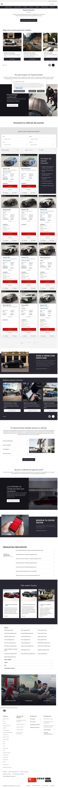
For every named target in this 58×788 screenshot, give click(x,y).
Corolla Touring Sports (8, 732)
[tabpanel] (35, 562)
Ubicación (31, 142)
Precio (4, 142)
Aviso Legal (29, 785)
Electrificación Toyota (48, 718)
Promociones (5, 764)
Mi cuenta (52, 4)
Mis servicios (33, 721)
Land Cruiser (5, 748)
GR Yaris (4, 723)
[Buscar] (47, 4)
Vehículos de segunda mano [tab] (7, 554)
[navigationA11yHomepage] (2, 4)
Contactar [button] (10, 189)
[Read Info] (9, 225)
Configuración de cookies (19, 91)
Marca (4, 136)
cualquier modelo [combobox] (34, 139)
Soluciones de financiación (19, 733)
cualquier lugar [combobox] (33, 144)
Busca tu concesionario (52, 1)
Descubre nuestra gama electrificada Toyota (49, 726)
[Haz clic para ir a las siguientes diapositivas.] (53, 65)
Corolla (4, 727)
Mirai (4, 746)
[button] (26, 508)
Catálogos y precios (7, 767)
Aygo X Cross (6, 718)
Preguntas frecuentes (34, 727)
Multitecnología (47, 729)
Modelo (30, 136)
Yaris (4, 721)
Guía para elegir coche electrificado (48, 722)
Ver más (5, 407)
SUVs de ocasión (20, 727)
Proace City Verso (6, 752)
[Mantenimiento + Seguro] (12, 392)
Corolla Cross (6, 739)
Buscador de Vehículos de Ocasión (21, 720)
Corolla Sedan (6, 730)
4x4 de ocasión (19, 729)
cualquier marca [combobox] (7, 139)
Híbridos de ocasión (20, 724)
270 (35, 342)
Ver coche (10, 186)
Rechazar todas (32, 91)
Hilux (4, 750)
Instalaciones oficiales (35, 724)
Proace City (5, 757)
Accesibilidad (52, 785)
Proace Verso (5, 755)
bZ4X (4, 743)
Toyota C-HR (5, 734)
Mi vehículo (32, 718)
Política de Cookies (45, 785)
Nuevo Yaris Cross (7, 725)
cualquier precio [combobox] (7, 144)
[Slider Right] (18, 161)
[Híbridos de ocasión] (12, 42)
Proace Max (5, 759)
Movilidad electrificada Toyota (48, 733)
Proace (4, 761)
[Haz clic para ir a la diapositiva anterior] (49, 65)
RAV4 (4, 741)
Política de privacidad (36, 785)
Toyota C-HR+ (6, 737)
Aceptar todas (41, 91)
